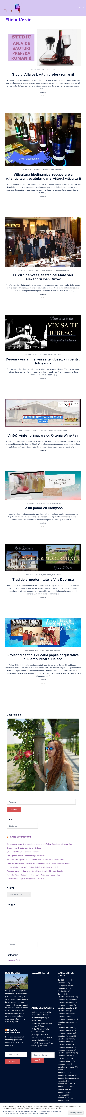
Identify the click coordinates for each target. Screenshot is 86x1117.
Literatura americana (66, 997)
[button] (79, 8)
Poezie (60, 1070)
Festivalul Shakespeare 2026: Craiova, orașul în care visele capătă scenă (35, 859)
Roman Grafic (63, 1072)
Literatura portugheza (66, 1053)
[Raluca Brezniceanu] (14, 8)
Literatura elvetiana (65, 1030)
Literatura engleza (65, 1033)
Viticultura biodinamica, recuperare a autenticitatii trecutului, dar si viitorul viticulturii (43, 176)
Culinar (42, 270)
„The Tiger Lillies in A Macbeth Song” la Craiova (26, 856)
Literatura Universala (66, 1067)
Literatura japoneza (65, 1047)
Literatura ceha (64, 1011)
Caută (37, 1060)
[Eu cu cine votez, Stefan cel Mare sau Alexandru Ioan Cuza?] (43, 242)
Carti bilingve (63, 980)
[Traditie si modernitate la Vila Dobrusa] (43, 557)
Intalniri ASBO (48, 170)
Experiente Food (62, 270)
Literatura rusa (63, 1058)
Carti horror (62, 983)
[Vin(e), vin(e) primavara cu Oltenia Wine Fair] (43, 413)
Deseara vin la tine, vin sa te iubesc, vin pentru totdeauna (43, 361)
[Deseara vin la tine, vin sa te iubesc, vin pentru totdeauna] (43, 333)
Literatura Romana (65, 1056)
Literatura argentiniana (67, 1000)
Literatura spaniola (65, 1061)
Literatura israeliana (65, 1042)
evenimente (50, 270)
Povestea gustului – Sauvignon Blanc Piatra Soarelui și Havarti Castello (35, 871)
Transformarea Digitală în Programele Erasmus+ (26, 879)
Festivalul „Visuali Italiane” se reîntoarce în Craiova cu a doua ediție (33, 875)
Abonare (14, 809)
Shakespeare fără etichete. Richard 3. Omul (24, 848)
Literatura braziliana (66, 1005)
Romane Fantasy (64, 1086)
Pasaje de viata (54, 354)
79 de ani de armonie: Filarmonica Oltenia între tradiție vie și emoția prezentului (38, 863)
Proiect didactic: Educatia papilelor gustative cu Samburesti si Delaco (43, 657)
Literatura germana (65, 1039)
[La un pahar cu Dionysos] (43, 485)
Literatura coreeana (65, 1028)
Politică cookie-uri (44, 1113)
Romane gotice (64, 1089)
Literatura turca (64, 1064)
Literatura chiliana (65, 1014)
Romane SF (62, 1100)
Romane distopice (65, 1084)
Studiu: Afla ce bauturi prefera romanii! (43, 74)
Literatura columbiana (66, 1019)
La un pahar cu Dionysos (43, 508)
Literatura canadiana (66, 1008)
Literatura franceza (65, 1036)
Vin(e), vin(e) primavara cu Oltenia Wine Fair (43, 435)
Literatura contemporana (67, 1022)
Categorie (62, 994)
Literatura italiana (65, 1044)
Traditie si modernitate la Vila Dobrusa (43, 579)
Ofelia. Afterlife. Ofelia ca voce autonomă (23, 852)
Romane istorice (64, 1098)
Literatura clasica (64, 1016)
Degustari (51, 70)
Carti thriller (62, 991)
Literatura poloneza (65, 1050)
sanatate (59, 170)
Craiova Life (33, 270)
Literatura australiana (66, 1002)
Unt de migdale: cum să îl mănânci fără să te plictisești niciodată (32, 867)
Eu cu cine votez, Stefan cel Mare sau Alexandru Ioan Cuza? (43, 277)
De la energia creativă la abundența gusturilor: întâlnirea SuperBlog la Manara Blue (39, 844)
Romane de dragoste (66, 1075)
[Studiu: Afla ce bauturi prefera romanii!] (43, 47)
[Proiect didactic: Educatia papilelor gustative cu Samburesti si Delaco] (43, 632)
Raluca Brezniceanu (20, 836)
